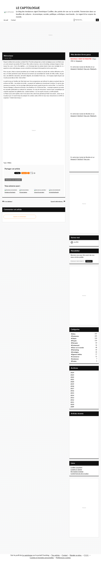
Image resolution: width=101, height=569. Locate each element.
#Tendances (75, 336)
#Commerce (75, 357)
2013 (72, 398)
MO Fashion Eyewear (77, 471)
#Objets (73, 338)
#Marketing (75, 350)
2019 (72, 384)
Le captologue (27, 555)
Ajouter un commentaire (19, 216)
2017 (72, 388)
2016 (72, 391)
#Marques (74, 343)
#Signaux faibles (76, 354)
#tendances (75, 359)
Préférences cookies (63, 558)
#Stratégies (75, 352)
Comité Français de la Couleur (80, 473)
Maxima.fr (93, 69)
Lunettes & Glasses (76, 469)
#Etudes (74, 361)
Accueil (6, 20)
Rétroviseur (8, 56)
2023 (72, 375)
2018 (72, 386)
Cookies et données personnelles (42, 558)
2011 (72, 402)
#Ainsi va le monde (77, 347)
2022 (72, 377)
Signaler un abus (76, 555)
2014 (72, 395)
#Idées (9, 162)
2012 (72, 400)
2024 (72, 372)
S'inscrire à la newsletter (13, 180)
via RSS (76, 242)
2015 (72, 393)
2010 (72, 404)
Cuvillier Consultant (76, 467)
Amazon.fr (79, 61)
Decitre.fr (80, 69)
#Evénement (75, 345)
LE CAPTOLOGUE (28, 8)
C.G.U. (86, 555)
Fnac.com (86, 69)
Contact (13, 20)
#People (74, 341)
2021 (72, 379)
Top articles (55, 555)
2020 (72, 382)
